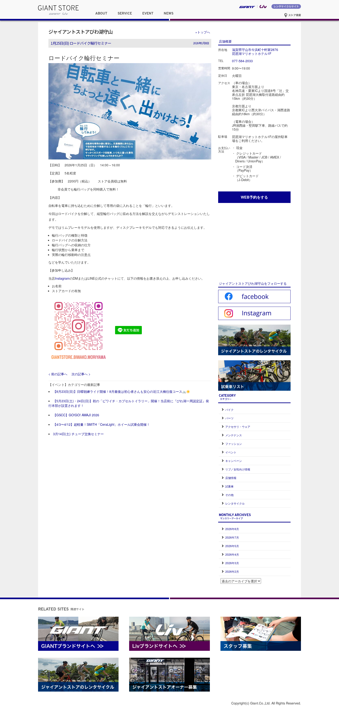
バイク (229, 409)
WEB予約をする (254, 197)
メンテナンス (233, 435)
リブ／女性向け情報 (237, 469)
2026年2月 (232, 571)
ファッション (233, 444)
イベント (230, 452)
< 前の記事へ (57, 374)
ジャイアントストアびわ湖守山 (80, 31)
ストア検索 (294, 15)
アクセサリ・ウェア (237, 426)
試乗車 (229, 486)
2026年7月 (232, 537)
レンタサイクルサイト (286, 6)
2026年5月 (232, 546)
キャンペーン (233, 461)
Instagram (62, 278)
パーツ (229, 418)
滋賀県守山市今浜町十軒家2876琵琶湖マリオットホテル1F (255, 51)
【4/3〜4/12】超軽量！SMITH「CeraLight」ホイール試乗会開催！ (101, 424)
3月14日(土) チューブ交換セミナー (78, 433)
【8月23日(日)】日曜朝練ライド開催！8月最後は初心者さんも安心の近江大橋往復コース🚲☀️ (121, 391)
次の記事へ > (80, 374)
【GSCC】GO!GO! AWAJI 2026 (76, 415)
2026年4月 (232, 554)
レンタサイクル (235, 503)
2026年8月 (232, 529)
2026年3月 (232, 563)
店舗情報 (230, 478)
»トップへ (202, 32)
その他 (229, 495)
